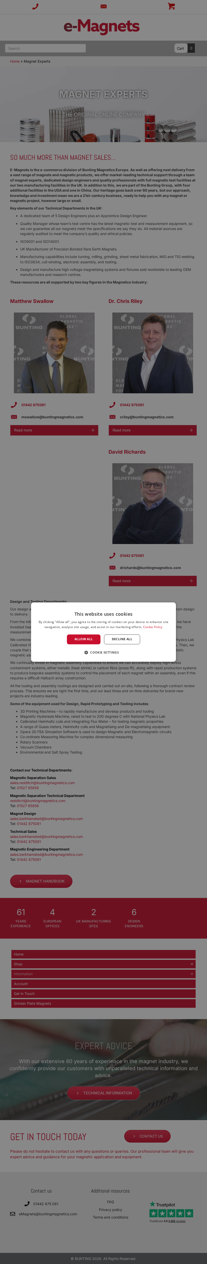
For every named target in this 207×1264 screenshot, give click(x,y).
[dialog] (103, 632)
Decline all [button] (122, 639)
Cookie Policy (153, 627)
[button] (103, 652)
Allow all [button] (83, 639)
